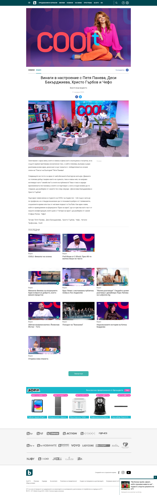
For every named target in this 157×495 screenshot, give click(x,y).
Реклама (36, 481)
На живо (78, 3)
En (102, 3)
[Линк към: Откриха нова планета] (44, 352)
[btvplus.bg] (32, 445)
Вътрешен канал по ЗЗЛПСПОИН (116, 481)
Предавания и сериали (48, 3)
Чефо (78, 220)
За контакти (53, 481)
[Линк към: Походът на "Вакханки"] (78, 318)
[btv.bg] (32, 433)
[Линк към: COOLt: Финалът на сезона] (44, 250)
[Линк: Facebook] (117, 472)
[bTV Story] (90, 433)
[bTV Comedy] (42, 433)
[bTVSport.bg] (104, 445)
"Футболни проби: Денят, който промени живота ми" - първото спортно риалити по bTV (142, 485)
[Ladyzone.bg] (89, 445)
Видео (38, 70)
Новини (70, 3)
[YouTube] (127, 472)
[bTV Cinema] (55, 433)
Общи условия (30, 483)
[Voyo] (76, 445)
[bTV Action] (72, 433)
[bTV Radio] (45, 458)
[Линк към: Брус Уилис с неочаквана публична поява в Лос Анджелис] (78, 284)
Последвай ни (120, 70)
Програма (88, 3)
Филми (62, 3)
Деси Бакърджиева (53, 220)
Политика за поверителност (68, 481)
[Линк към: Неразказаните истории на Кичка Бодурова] (113, 318)
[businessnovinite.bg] (64, 445)
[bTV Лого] (29, 472)
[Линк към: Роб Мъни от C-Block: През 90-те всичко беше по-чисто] (78, 250)
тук (127, 390)
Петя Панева (39, 220)
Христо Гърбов (68, 220)
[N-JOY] (32, 459)
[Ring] (105, 433)
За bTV (96, 3)
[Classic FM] (71, 458)
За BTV (28, 481)
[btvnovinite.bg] (47, 445)
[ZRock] (82, 458)
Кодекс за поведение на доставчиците (91, 481)
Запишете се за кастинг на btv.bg (131, 492)
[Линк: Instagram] (121, 472)
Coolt (40, 223)
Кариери (44, 481)
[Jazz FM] (58, 458)
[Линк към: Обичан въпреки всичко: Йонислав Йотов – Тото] (44, 318)
